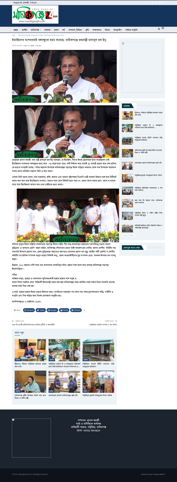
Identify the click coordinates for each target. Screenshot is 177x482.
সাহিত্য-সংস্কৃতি (131, 29)
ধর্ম (63, 29)
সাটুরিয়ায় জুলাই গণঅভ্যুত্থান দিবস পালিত (148, 175)
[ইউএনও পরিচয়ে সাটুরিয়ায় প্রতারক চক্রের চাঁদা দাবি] (30, 350)
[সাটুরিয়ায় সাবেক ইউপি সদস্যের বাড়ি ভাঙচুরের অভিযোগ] (98, 350)
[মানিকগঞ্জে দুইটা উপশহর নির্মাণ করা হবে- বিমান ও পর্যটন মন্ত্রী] (30, 382)
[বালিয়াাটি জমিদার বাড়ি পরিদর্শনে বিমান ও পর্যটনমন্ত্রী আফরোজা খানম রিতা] (127, 228)
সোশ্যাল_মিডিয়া (75, 29)
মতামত (47, 29)
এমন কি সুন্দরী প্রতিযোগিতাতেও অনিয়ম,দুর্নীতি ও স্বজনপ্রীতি (33, 324)
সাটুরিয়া (18, 360)
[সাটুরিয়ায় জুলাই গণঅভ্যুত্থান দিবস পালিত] (98, 382)
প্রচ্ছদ (16, 29)
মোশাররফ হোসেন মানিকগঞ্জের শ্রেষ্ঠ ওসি (148, 163)
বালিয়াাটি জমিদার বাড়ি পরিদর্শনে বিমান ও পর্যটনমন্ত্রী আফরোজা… (148, 226)
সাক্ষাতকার (97, 29)
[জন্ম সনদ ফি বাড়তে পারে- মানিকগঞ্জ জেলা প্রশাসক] (127, 203)
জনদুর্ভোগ (118, 29)
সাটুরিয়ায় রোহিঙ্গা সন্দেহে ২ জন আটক (103, 324)
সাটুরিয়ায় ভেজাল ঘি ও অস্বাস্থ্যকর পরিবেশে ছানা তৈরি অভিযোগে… (148, 126)
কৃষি (87, 29)
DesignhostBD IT (159, 474)
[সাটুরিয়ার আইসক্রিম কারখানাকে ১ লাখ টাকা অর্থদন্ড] (127, 191)
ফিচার (107, 29)
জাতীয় (24, 29)
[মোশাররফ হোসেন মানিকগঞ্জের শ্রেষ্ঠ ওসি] (64, 382)
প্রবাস (56, 29)
